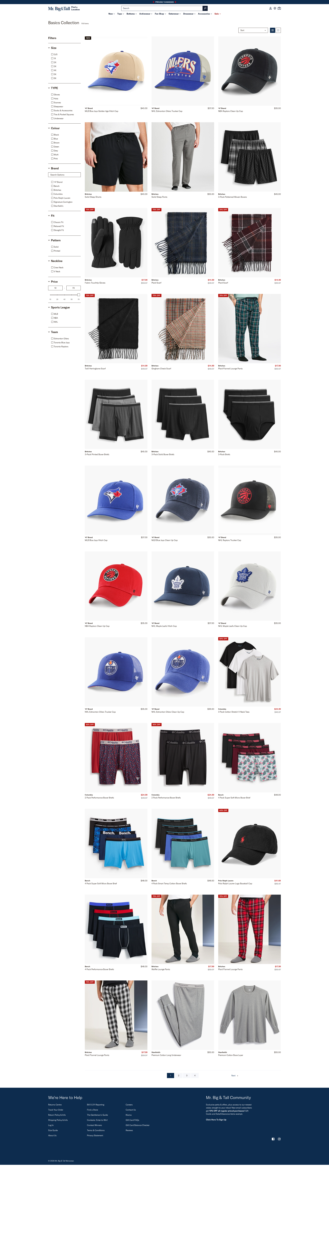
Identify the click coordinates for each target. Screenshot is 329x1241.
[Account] (270, 8)
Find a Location (75, 8)
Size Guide (53, 1130)
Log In (51, 1125)
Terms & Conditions (96, 1130)
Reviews (129, 1130)
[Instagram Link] (279, 1139)
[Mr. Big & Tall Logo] (59, 8)
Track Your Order (55, 1109)
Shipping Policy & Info (58, 1120)
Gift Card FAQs (132, 1120)
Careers (129, 1104)
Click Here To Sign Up (216, 1119)
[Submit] (205, 8)
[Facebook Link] (273, 1139)
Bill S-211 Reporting (95, 1104)
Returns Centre (55, 1104)
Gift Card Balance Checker (137, 1125)
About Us (52, 1135)
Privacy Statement (95, 1135)
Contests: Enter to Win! (97, 1120)
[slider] (78, 295)
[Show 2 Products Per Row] (278, 30)
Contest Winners (94, 1125)
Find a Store (92, 1109)
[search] (164, 8)
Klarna (129, 1115)
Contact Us (131, 1109)
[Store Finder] (274, 8)
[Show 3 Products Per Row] (272, 30)
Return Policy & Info (57, 1115)
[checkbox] (65, 54)
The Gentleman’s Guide (97, 1115)
